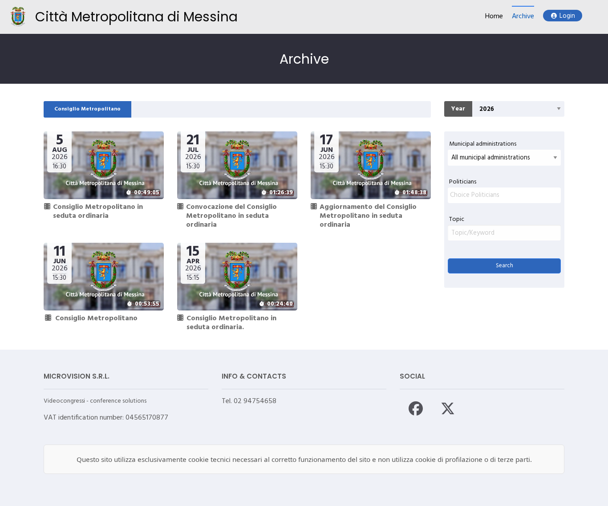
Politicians (462, 182)
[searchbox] (504, 195)
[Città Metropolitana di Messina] (18, 17)
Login (567, 16)
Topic (456, 219)
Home (494, 16)
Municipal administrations (482, 144)
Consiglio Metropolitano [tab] (87, 109)
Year (458, 109)
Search (504, 265)
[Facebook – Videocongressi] (416, 408)
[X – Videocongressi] (448, 408)
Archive (523, 16)
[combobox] (504, 195)
